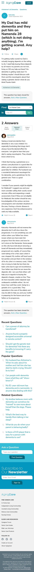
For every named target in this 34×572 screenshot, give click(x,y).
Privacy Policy (7, 569)
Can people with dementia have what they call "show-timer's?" (18, 378)
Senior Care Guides (7, 525)
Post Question (17, 457)
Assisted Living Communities (10, 509)
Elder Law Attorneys (8, 528)
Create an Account (7, 543)
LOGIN (29, 3)
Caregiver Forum (6, 522)
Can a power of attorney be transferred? (18, 327)
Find (4, 107)
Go (29, 113)
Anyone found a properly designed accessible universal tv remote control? (19, 336)
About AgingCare (7, 546)
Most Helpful (6, 128)
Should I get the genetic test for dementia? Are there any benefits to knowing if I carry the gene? (18, 348)
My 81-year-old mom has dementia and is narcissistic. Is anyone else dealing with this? (19, 388)
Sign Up (17, 483)
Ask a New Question (19, 97)
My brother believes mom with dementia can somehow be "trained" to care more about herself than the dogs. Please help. (19, 404)
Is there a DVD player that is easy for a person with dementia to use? (18, 435)
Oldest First (27, 128)
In (3, 112)
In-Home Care (6, 503)
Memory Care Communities (9, 512)
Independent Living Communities (11, 506)
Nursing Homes (6, 515)
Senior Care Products (8, 531)
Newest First (17, 128)
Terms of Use (27, 567)
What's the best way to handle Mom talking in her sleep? (17, 417)
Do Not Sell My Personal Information (21, 569)
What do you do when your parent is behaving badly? (18, 426)
